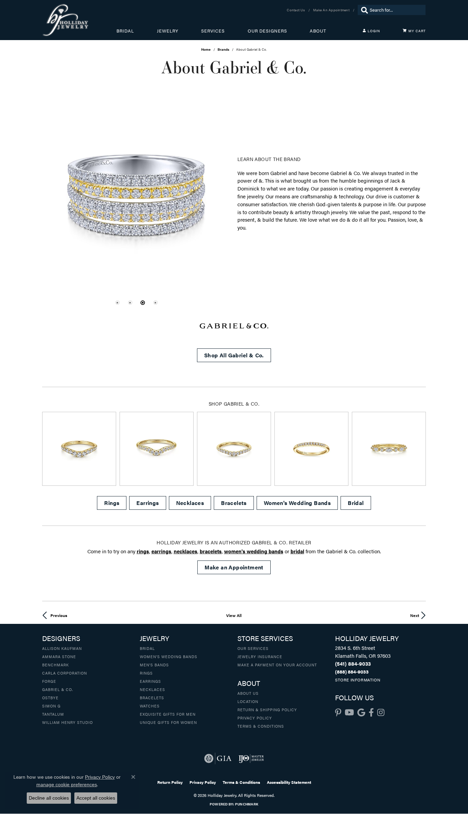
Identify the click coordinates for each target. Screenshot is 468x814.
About (318, 31)
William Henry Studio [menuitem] (67, 722)
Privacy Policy (254, 717)
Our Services (253, 648)
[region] (136, 193)
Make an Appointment (234, 567)
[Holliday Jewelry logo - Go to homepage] (79, 20)
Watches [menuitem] (150, 705)
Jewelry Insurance (259, 656)
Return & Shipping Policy (267, 709)
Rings (111, 503)
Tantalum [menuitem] (53, 714)
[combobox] (396, 10)
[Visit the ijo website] (251, 758)
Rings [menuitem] (146, 673)
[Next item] (418, 449)
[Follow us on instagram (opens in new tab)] (380, 712)
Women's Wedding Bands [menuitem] (168, 656)
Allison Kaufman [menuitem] (62, 648)
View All (234, 615)
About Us (248, 693)
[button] (117, 302)
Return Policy (170, 782)
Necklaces (190, 503)
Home (206, 49)
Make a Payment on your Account (277, 664)
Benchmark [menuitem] (55, 664)
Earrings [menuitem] (150, 681)
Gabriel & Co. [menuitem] (57, 689)
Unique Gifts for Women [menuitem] (168, 722)
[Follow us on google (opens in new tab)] (361, 712)
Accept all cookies (95, 798)
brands (223, 49)
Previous (58, 615)
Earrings (147, 503)
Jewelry (167, 31)
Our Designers (267, 31)
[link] (296, 10)
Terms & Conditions (260, 726)
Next (414, 615)
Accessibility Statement (289, 782)
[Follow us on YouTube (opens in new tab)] (349, 712)
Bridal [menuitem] (147, 648)
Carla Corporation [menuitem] (64, 673)
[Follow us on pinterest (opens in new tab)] (338, 712)
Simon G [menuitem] (51, 705)
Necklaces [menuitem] (152, 689)
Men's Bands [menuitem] (154, 664)
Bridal (125, 31)
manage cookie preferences (66, 784)
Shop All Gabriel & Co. (234, 355)
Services (213, 31)
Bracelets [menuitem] (152, 697)
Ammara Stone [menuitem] (59, 656)
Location (247, 701)
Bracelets (234, 503)
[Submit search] (363, 10)
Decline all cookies (49, 798)
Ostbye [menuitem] (50, 697)
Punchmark (246, 804)
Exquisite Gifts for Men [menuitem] (168, 714)
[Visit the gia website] (218, 758)
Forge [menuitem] (49, 681)
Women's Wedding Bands (297, 503)
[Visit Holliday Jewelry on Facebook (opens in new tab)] (371, 712)
